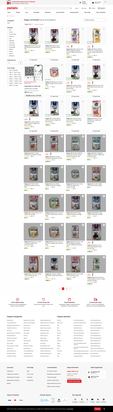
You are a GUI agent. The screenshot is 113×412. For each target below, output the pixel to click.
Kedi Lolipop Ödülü (44, 356)
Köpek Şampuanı (44, 340)
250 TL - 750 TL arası (14, 72)
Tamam (97, 409)
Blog (28, 371)
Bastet (11, 51)
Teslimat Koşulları (51, 377)
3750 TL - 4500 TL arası (15, 81)
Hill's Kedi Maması (78, 325)
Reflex (58, 338)
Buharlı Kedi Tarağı (28, 346)
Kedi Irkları (29, 377)
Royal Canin (60, 322)
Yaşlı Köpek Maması (28, 356)
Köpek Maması (27, 348)
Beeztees (11, 56)
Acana (11, 32)
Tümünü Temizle (38, 24)
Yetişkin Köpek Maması (45, 320)
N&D (58, 328)
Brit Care (59, 333)
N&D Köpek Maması (95, 333)
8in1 (10, 30)
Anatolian (11, 43)
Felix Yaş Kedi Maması (95, 320)
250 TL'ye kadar (13, 70)
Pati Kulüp (87, 12)
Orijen (58, 343)
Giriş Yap (84, 8)
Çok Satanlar (60, 12)
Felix (58, 356)
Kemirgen (36, 12)
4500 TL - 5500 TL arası (15, 83)
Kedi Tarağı (26, 333)
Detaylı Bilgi (70, 409)
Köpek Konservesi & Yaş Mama (47, 322)
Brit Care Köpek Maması (96, 338)
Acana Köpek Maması (95, 335)
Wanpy (58, 346)
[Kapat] (105, 2)
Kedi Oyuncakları (11, 340)
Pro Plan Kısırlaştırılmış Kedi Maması (80, 344)
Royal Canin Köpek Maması (96, 328)
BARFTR (11, 49)
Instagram (75, 402)
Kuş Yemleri (43, 343)
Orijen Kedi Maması (78, 340)
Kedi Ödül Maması (11, 335)
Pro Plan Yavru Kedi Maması (96, 348)
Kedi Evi (25, 338)
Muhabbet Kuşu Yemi (45, 346)
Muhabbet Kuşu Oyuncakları (46, 348)
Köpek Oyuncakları (44, 330)
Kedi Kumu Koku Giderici (29, 322)
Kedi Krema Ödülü (11, 353)
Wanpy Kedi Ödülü (78, 356)
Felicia (58, 335)
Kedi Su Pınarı (10, 348)
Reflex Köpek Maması (95, 343)
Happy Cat (28, 24)
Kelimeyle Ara (11, 60)
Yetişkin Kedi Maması (12, 328)
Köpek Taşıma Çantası (45, 328)
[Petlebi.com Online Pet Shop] (12, 8)
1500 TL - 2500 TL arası (15, 77)
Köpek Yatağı (43, 338)
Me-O (58, 348)
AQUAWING (12, 47)
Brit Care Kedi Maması (79, 333)
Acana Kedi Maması (78, 330)
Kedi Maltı (26, 343)
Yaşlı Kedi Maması (28, 353)
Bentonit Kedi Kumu (11, 351)
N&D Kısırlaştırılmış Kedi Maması (81, 353)
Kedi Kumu (9, 330)
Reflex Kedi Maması (78, 338)
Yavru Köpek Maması (29, 351)
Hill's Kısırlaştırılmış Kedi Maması (81, 351)
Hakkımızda (10, 371)
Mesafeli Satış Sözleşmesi (54, 374)
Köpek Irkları (30, 380)
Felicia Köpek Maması (95, 340)
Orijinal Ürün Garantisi (12, 374)
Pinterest (103, 402)
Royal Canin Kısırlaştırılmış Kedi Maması (81, 348)
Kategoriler (10, 20)
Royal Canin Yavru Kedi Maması (98, 351)
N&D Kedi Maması (78, 328)
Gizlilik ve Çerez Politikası (53, 386)
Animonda (12, 45)
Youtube (92, 402)
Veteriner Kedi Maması (45, 351)
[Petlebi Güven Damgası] (45, 400)
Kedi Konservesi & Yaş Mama (13, 333)
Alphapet (11, 40)
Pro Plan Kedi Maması (79, 320)
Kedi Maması (10, 320)
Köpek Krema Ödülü (11, 356)
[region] (14, 59)
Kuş (27, 12)
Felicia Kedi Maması (78, 335)
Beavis (11, 53)
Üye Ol (77, 8)
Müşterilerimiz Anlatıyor (13, 380)
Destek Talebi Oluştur (74, 381)
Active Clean (12, 34)
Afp (10, 38)
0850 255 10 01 (72, 371)
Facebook (81, 402)
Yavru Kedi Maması (11, 322)
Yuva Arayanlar (100, 12)
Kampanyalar (74, 12)
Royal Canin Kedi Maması (80, 322)
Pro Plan (59, 320)
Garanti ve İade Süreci (53, 380)
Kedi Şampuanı (27, 340)
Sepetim (102, 8)
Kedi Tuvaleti (10, 343)
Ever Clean (59, 351)
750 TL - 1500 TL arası (15, 74)
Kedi (9, 12)
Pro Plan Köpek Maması (95, 325)
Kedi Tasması (27, 328)
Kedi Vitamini (27, 325)
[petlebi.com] (7, 16)
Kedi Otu (26, 335)
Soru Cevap (30, 374)
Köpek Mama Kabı (44, 333)
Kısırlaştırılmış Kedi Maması (13, 325)
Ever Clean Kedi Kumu (95, 356)
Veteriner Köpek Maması (45, 353)
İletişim (9, 383)
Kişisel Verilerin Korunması (54, 383)
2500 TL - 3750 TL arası (15, 79)
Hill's (58, 325)
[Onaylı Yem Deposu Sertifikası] (53, 400)
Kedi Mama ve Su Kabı (29, 320)
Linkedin (98, 402)
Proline (58, 353)
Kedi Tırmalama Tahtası (12, 346)
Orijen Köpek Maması (95, 346)
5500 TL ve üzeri (13, 85)
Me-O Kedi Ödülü (94, 353)
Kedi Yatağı (26, 330)
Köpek (18, 12)
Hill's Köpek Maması (95, 330)
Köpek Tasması (44, 335)
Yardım (93, 8)
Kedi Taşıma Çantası (12, 338)
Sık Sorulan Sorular (52, 371)
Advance (11, 36)
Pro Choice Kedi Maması (96, 322)
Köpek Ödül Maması (45, 325)
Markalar (48, 12)
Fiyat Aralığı (10, 68)
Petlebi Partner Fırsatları (13, 377)
